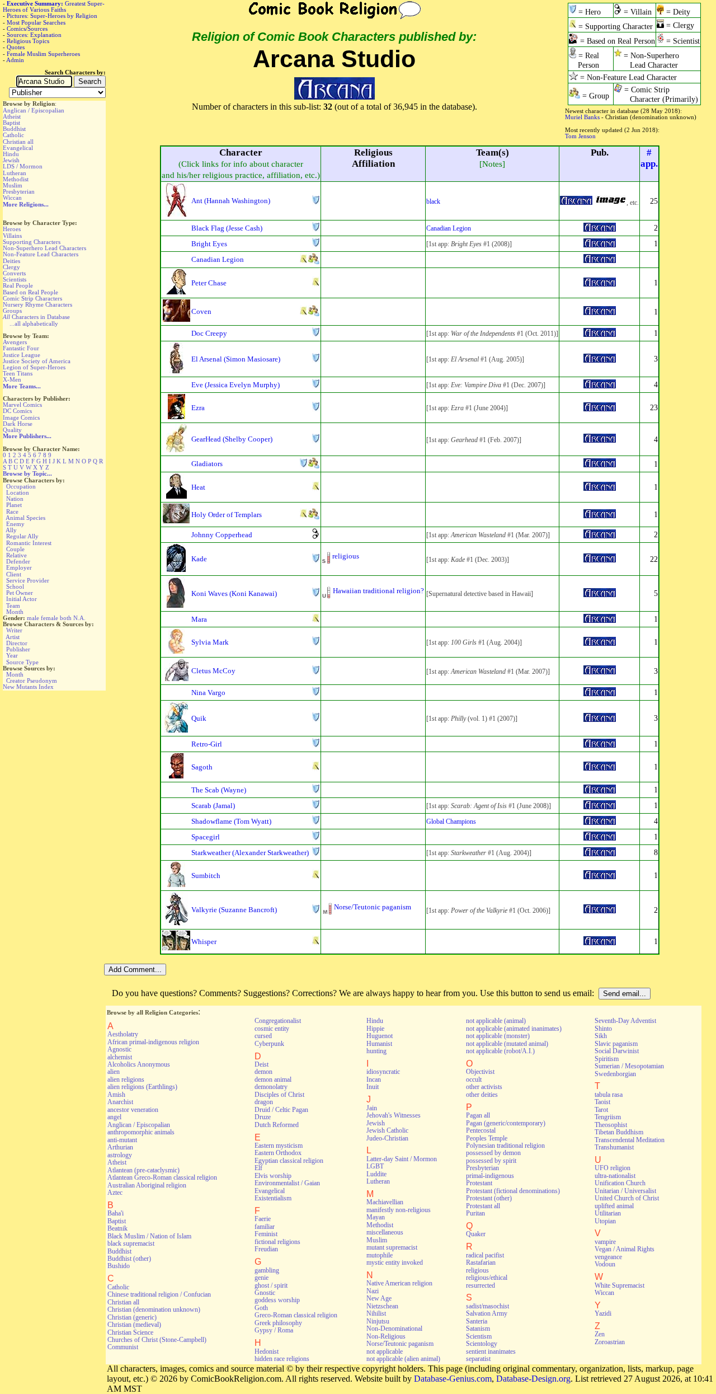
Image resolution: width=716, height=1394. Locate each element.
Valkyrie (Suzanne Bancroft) (234, 909)
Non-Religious (386, 1336)
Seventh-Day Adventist (625, 1021)
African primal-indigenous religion (153, 1042)
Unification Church (620, 1183)
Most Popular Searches (36, 22)
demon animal (273, 1079)
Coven (201, 311)
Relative (16, 555)
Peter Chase (209, 283)
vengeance (608, 1257)
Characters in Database (36, 316)
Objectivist (480, 1072)
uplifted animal (614, 1206)
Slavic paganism (616, 1044)
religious (345, 556)
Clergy (11, 267)
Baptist (11, 122)
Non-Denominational (394, 1328)
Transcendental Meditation (630, 1140)
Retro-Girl (206, 744)
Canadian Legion (448, 228)
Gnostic (265, 1293)
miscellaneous (384, 1232)
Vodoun (605, 1264)
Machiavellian (384, 1202)
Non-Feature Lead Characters (40, 254)
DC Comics (17, 410)
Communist (122, 1347)
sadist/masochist (487, 1306)
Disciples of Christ (279, 1095)
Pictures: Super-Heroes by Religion (52, 15)
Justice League (21, 354)
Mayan (375, 1217)
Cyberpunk (269, 1044)
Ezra (198, 407)
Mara (199, 619)
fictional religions (277, 1242)
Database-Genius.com (453, 1378)
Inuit (372, 1087)
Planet (14, 504)
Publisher (18, 649)
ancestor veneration (132, 1110)
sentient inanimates (491, 1351)
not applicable (384, 1351)
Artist (13, 636)
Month (14, 611)
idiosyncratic (383, 1072)
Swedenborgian (615, 1074)
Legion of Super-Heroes (34, 367)
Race (12, 511)
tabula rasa (609, 1095)
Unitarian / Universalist (625, 1191)
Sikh (601, 1036)
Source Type (22, 662)
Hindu (11, 154)
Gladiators (207, 463)
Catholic (13, 135)
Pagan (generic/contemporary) (505, 1123)
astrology (119, 1155)
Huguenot (379, 1036)
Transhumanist (614, 1147)
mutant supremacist (391, 1247)
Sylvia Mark (210, 642)
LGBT (375, 1166)
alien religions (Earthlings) (142, 1087)
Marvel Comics (22, 404)
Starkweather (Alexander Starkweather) (250, 852)
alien (113, 1072)
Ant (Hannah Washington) (230, 200)
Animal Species (25, 517)
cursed (263, 1036)
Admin (15, 60)
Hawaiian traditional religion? (378, 590)
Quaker (476, 1234)
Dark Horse (17, 423)
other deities (482, 1095)
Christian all (18, 141)
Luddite (376, 1174)
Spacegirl (205, 837)
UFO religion (612, 1168)
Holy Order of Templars (226, 514)
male (33, 617)
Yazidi (603, 1313)
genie (261, 1278)
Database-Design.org (533, 1378)
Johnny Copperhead (221, 535)
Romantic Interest (28, 542)
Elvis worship (273, 1176)
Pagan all (478, 1115)
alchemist (119, 1057)
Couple (15, 549)
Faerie (263, 1219)
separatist (478, 1359)
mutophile (379, 1255)
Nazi (372, 1291)
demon (263, 1072)
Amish (116, 1095)
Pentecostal (481, 1130)
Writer (14, 630)
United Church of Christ (627, 1198)
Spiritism (607, 1059)
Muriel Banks (582, 117)
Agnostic (119, 1049)
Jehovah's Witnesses (393, 1115)
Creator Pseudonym (31, 680)
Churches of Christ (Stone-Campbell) (156, 1340)
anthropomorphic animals (141, 1132)
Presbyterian (19, 191)
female (49, 617)
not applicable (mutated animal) (507, 1044)
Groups (12, 310)
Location (17, 492)
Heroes (12, 229)
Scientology (481, 1344)
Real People (18, 285)
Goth (261, 1308)
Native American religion (399, 1283)
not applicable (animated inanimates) (514, 1028)
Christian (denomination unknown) (153, 1309)
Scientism (479, 1336)
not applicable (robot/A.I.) (500, 1051)
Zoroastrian (610, 1342)
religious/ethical (486, 1278)
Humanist (379, 1044)
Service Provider (27, 580)
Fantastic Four (21, 348)
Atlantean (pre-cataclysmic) (143, 1170)
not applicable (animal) (496, 1021)
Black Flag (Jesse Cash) (226, 228)
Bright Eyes (209, 244)
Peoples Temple (486, 1138)
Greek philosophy (278, 1323)
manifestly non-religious (398, 1210)
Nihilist (376, 1313)
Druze (263, 1117)
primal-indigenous (490, 1176)
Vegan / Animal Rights (624, 1249)
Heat (198, 487)
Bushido (118, 1266)
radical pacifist (485, 1255)
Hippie (375, 1028)
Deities (11, 260)
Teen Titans (17, 373)
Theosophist (611, 1125)
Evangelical (18, 147)
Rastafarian (481, 1262)
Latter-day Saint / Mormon (401, 1159)
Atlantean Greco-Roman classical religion (162, 1177)
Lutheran (14, 173)
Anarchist (120, 1102)
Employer (19, 567)
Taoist (602, 1102)
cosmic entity (272, 1028)
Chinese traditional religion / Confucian (159, 1294)
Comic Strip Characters (32, 298)
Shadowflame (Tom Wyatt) (231, 821)
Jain (371, 1108)
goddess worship (277, 1300)
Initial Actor (21, 598)
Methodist (16, 179)
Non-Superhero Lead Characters (44, 248)
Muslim (12, 185)
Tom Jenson (580, 136)
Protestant (479, 1183)
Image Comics (21, 417)
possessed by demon (493, 1153)
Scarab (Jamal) (213, 805)
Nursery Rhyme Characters (37, 304)
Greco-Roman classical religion (296, 1315)
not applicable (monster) (498, 1036)
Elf (258, 1168)
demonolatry (271, 1087)
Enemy (15, 523)
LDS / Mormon (23, 166)
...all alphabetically (34, 323)
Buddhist (14, 128)
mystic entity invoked (394, 1262)
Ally (11, 530)
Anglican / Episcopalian (33, 110)
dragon (264, 1102)
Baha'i (115, 1213)
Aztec (115, 1192)
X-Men (12, 379)
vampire (605, 1242)
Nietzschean (382, 1306)
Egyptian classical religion (289, 1161)
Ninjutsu (377, 1321)
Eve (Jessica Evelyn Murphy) (235, 385)
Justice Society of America (36, 361)
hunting (376, 1051)
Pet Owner (19, 592)
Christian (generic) (132, 1317)
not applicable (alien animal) (403, 1359)
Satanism (478, 1328)
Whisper (203, 941)
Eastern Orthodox (278, 1153)
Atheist (12, 116)
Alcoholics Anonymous (138, 1064)
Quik (198, 718)
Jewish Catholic (387, 1130)
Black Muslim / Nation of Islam (149, 1236)
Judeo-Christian (387, 1138)
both (66, 617)
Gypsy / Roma (274, 1330)
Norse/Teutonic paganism (372, 907)
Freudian (266, 1249)
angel (114, 1117)
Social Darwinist (617, 1051)
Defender (18, 561)
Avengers (15, 342)
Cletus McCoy (213, 671)
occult (474, 1079)
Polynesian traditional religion (505, 1145)
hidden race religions (282, 1359)
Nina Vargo (208, 692)
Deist (261, 1064)
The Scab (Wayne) (218, 790)
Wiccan (12, 197)
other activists (484, 1087)
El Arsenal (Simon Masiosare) (235, 359)
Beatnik (117, 1228)
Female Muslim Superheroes (43, 53)
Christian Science (130, 1332)
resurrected (480, 1285)
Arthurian (120, 1147)
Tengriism (608, 1117)
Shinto (603, 1028)
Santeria (476, 1321)
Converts (14, 273)
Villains (12, 235)
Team (13, 605)
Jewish (11, 160)
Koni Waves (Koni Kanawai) (234, 593)
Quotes (16, 47)
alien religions (125, 1079)
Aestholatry (122, 1034)
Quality (12, 429)
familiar (265, 1227)
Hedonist (267, 1351)
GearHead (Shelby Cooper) (231, 439)
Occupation (21, 486)
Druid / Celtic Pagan (281, 1110)
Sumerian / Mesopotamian (629, 1066)
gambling (267, 1270)
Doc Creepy (209, 333)
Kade (199, 559)
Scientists (14, 279)
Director (16, 643)
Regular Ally (22, 536)
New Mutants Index (28, 686)
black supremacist (130, 1243)
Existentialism (273, 1198)
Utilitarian (608, 1213)
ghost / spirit (271, 1285)
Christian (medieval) (134, 1325)
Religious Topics (28, 40)
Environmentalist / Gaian (287, 1183)
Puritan (475, 1213)
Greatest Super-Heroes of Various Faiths (54, 6)
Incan (373, 1079)
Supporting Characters (31, 241)
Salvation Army (486, 1313)
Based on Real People (30, 292)
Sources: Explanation (34, 34)
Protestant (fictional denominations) (513, 1191)
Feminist (266, 1234)
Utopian (605, 1221)
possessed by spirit (491, 1161)
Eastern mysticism (279, 1145)
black (433, 201)
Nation (14, 498)
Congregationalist (278, 1021)
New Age (379, 1298)
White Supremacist (619, 1285)
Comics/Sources (27, 28)
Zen (600, 1334)
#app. (649, 158)
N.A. (79, 617)
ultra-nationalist (615, 1176)
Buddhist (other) (129, 1258)
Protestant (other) (489, 1198)
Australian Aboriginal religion (146, 1185)
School (15, 586)
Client (13, 574)
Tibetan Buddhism (619, 1132)
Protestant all (483, 1206)
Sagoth (202, 767)
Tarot (601, 1110)
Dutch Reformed (277, 1125)
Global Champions (451, 821)
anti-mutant (122, 1140)
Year (12, 655)
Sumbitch (205, 875)
